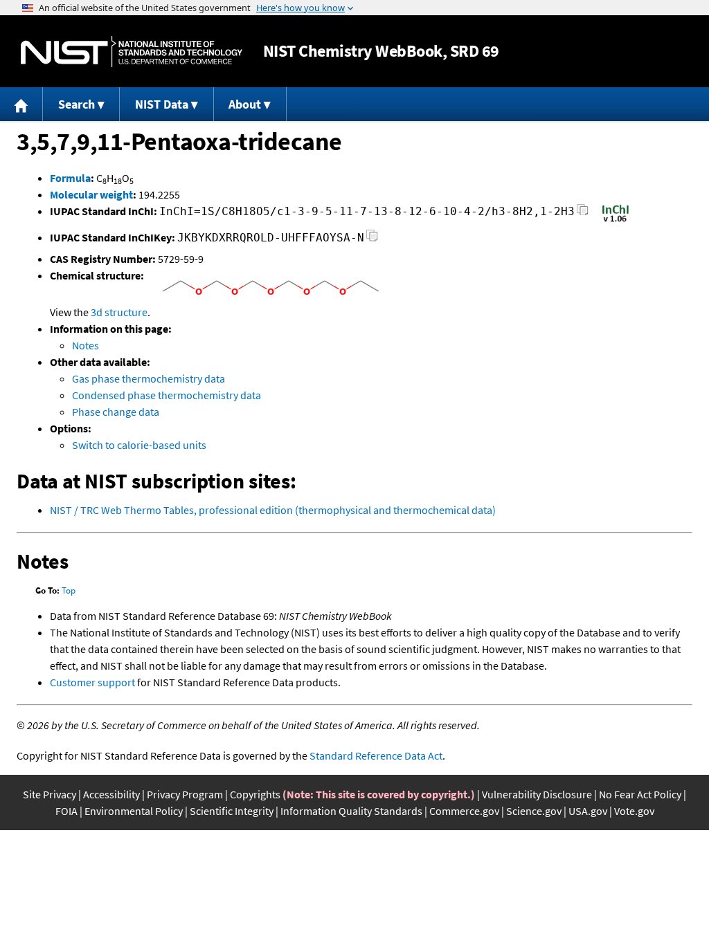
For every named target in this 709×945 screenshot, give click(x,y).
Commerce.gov (464, 811)
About (244, 104)
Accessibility (111, 794)
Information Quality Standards (351, 811)
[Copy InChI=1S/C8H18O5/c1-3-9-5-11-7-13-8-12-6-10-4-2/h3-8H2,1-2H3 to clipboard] (583, 213)
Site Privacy (49, 794)
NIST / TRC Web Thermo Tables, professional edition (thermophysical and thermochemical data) (273, 510)
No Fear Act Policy (640, 794)
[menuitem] (21, 104)
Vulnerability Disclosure (537, 794)
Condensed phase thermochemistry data (166, 395)
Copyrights (255, 794)
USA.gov (587, 811)
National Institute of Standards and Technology (131, 51)
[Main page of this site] (21, 104)
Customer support (92, 682)
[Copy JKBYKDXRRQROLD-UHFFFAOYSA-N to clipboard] (372, 239)
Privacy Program (185, 794)
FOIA (66, 811)
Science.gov (534, 811)
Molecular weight (91, 194)
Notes (85, 345)
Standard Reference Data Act (375, 755)
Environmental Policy (133, 811)
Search (76, 104)
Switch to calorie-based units (139, 445)
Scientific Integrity (231, 811)
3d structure (119, 312)
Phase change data (115, 412)
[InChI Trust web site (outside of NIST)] (615, 221)
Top (68, 590)
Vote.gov (634, 811)
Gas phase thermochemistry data (148, 378)
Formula (70, 178)
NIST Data (161, 104)
